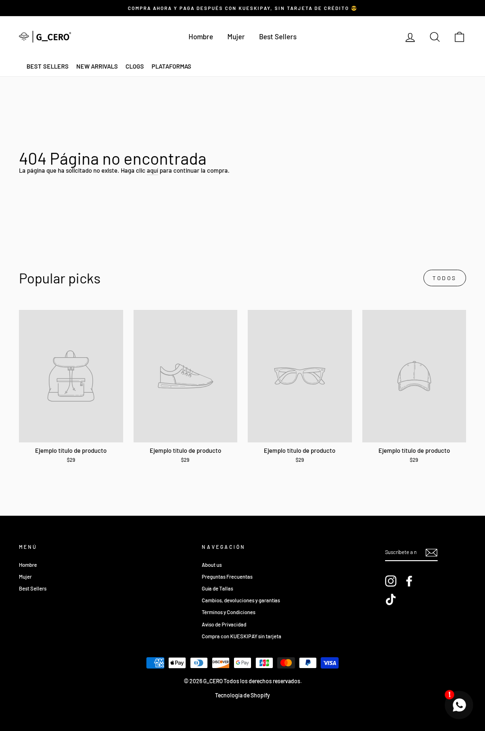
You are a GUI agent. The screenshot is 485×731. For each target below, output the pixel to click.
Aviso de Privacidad (224, 624)
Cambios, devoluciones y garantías (241, 600)
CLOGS (135, 66)
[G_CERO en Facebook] (409, 581)
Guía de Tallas (217, 588)
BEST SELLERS (48, 66)
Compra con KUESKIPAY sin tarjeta (241, 636)
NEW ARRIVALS (97, 66)
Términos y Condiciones (228, 612)
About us (212, 565)
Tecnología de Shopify (242, 695)
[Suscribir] (431, 552)
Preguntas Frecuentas (227, 576)
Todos (444, 277)
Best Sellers (277, 36)
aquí (152, 170)
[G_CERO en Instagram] (390, 581)
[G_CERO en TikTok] (390, 599)
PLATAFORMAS (171, 66)
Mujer (236, 36)
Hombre (201, 36)
